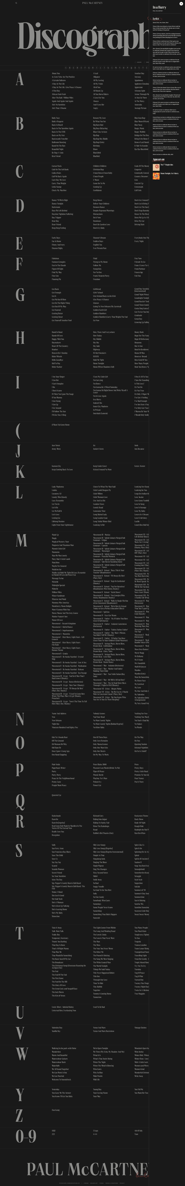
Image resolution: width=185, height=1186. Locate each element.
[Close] (181, 3)
